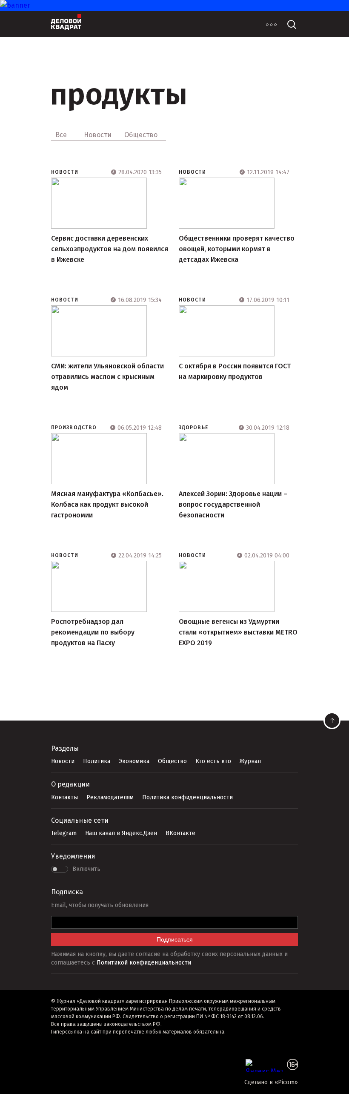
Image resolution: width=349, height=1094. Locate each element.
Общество (172, 761)
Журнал (250, 761)
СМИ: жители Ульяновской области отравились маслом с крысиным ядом (107, 376)
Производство (74, 428)
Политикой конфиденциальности (144, 962)
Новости (64, 172)
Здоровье (193, 428)
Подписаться (175, 939)
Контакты (64, 797)
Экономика (134, 761)
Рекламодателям (110, 797)
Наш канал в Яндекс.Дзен (121, 833)
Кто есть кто (213, 761)
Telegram (64, 833)
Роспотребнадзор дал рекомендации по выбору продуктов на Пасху (92, 632)
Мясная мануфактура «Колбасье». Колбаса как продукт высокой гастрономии (107, 504)
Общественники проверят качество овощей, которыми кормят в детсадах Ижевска (237, 249)
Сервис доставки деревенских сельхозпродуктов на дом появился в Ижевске (109, 249)
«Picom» (286, 1082)
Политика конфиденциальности (187, 797)
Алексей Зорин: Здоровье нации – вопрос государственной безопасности (233, 504)
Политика (96, 761)
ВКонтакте (180, 833)
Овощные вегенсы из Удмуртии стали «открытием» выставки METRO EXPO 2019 (238, 632)
